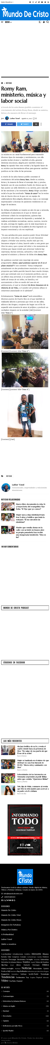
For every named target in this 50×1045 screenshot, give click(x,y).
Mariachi (27, 965)
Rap (18, 971)
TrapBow (32, 977)
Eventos (26, 962)
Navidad (17, 968)
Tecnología (45, 974)
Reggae (46, 971)
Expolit (33, 962)
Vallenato (46, 977)
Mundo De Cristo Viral (11, 915)
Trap (27, 977)
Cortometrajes (31, 957)
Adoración (36, 954)
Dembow (46, 957)
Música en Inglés (7, 969)
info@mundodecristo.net (13, 894)
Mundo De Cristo (8, 910)
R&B (8, 971)
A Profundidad (7, 934)
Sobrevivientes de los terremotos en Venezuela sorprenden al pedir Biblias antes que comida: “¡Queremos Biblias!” (32, 776)
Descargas (12, 960)
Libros (18, 965)
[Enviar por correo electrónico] (36, 124)
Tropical (39, 977)
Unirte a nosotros (8, 944)
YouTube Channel (15, 981)
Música (45, 965)
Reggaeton (5, 974)
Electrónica (21, 960)
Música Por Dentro (9, 929)
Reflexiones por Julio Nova (36, 971)
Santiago (24, 974)
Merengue (36, 965)
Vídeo (4, 980)
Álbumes (45, 954)
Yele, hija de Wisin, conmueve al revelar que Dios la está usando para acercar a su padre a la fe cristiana (33, 788)
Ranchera (14, 971)
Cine (9, 957)
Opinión (46, 969)
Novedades (37, 969)
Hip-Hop (4, 965)
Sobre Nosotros (6, 2)
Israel (12, 965)
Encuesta (37, 959)
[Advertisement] (25, 50)
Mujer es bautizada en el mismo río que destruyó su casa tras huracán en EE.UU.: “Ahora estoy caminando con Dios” (33, 763)
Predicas (4, 971)
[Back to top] (44, 1039)
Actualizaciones (18, 954)
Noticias (9, 83)
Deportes (4, 960)
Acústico (27, 954)
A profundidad (6, 954)
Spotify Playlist (33, 974)
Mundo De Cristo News (11, 920)
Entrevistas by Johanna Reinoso (11, 962)
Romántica (15, 974)
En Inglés (30, 960)
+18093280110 (9, 897)
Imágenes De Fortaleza (11, 925)
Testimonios (20, 977)
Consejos (23, 957)
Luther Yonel (6, 939)
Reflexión (23, 971)
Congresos (15, 957)
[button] (7, 2)
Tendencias (8, 977)
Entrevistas (45, 960)
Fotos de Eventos (42, 962)
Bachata (4, 957)
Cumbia (39, 957)
